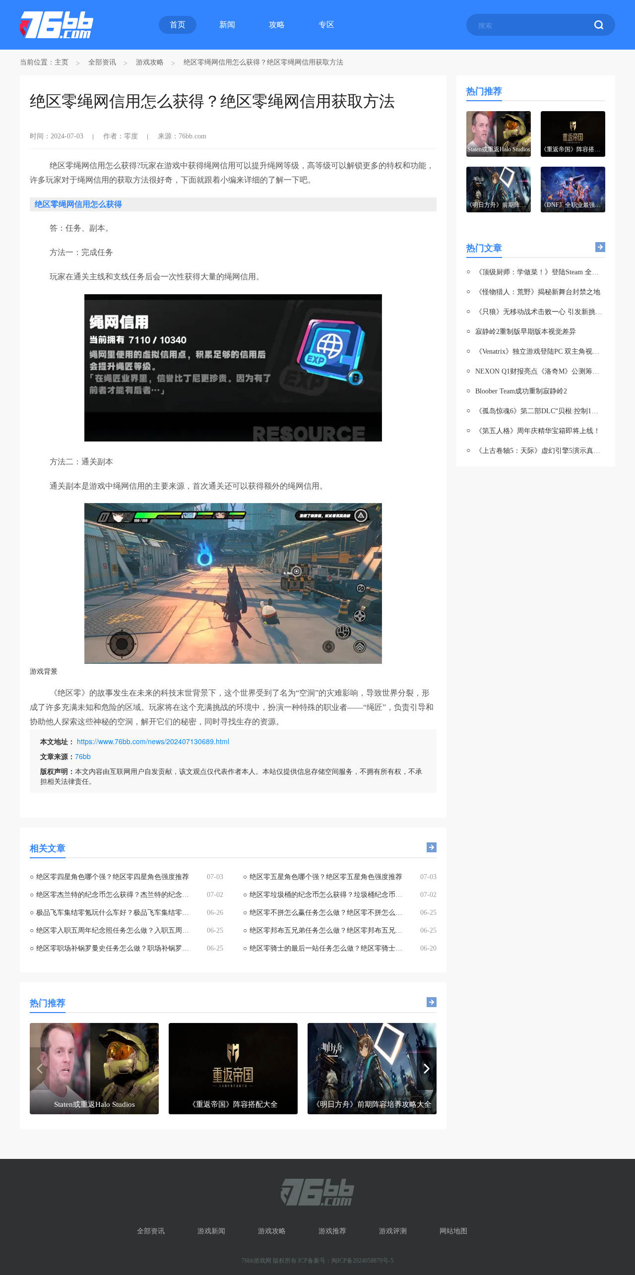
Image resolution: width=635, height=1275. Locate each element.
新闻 (227, 24)
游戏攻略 (150, 62)
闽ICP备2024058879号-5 (362, 1260)
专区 (326, 24)
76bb (83, 756)
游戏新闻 (211, 1231)
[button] (427, 1068)
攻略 (277, 24)
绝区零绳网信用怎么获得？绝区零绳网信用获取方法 (263, 62)
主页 (61, 62)
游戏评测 (393, 1231)
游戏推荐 (332, 1231)
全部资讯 (102, 62)
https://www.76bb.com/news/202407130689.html (153, 741)
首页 (178, 24)
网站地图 (453, 1231)
